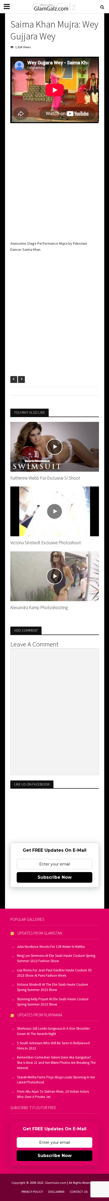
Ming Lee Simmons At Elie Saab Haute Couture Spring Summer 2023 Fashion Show (56, 958)
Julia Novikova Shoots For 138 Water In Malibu (51, 946)
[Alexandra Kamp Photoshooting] (54, 575)
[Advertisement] (54, 185)
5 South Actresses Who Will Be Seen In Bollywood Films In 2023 (53, 1046)
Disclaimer (56, 1192)
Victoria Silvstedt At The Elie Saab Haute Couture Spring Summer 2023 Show (52, 987)
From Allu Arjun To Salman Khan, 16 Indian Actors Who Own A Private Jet (53, 1094)
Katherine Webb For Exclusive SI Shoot (45, 478)
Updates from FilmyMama (39, 1014)
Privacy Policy (32, 1192)
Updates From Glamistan (39, 933)
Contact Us (79, 1192)
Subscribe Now (55, 877)
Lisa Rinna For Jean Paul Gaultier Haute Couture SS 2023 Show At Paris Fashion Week (54, 973)
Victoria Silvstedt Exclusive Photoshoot (45, 543)
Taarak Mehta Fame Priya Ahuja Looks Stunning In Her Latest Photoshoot (56, 1080)
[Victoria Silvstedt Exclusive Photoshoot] (54, 511)
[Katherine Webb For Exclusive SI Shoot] (54, 446)
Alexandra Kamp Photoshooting (39, 607)
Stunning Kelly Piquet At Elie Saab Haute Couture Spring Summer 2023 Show (53, 1002)
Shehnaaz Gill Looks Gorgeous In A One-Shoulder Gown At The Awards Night (53, 1031)
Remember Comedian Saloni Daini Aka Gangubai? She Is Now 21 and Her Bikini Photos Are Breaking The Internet (56, 1062)
